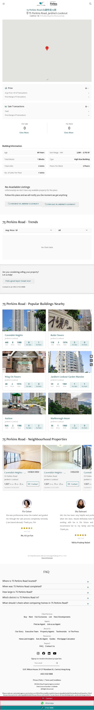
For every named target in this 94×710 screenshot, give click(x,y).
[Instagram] (38, 653)
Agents (47, 621)
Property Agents (47, 631)
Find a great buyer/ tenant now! (18, 281)
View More (24, 132)
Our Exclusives (41, 617)
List (50, 617)
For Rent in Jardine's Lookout (24, 203)
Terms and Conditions (53, 680)
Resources (47, 636)
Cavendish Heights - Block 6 (54, 472)
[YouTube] (55, 653)
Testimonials (61, 631)
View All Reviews (47, 558)
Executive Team (31, 631)
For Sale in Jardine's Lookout (61, 204)
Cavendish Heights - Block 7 (15, 472)
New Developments (62, 617)
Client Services (47, 614)
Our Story (19, 631)
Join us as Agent (53, 624)
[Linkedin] (49, 653)
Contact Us (50, 646)
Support (47, 643)
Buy (25, 617)
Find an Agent (39, 624)
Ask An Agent (42, 639)
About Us (47, 629)
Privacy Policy (38, 680)
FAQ (41, 646)
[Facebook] (44, 653)
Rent (31, 617)
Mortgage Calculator (66, 639)
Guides (52, 639)
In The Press (74, 631)
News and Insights (26, 639)
